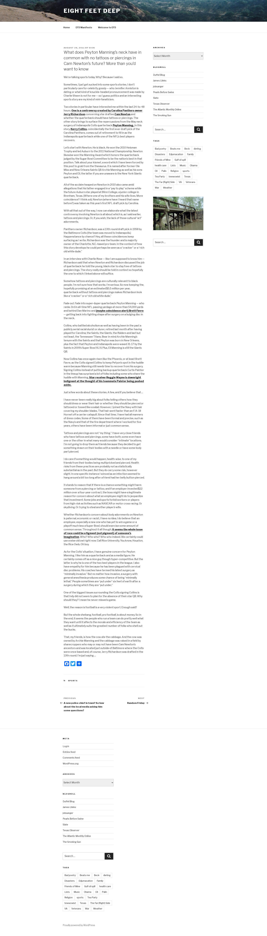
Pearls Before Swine (163, 92)
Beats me (175, 148)
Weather (167, 187)
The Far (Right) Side (165, 182)
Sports (73, 681)
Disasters (160, 154)
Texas (187, 176)
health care (160, 165)
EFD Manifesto (84, 27)
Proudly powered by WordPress (79, 925)
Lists (173, 165)
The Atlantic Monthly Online (167, 109)
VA (180, 182)
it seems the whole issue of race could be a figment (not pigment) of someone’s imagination (103, 533)
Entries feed (69, 752)
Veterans (190, 182)
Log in (66, 746)
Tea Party (160, 176)
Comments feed (71, 757)
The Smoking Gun (162, 115)
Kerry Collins (79, 129)
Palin (163, 171)
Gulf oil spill (180, 159)
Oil (156, 171)
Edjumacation (176, 154)
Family (190, 154)
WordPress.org (70, 763)
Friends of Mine (163, 159)
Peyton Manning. (123, 125)
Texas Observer (161, 103)
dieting (197, 148)
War (157, 187)
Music (183, 165)
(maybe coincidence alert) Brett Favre (120, 310)
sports (186, 171)
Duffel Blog (159, 75)
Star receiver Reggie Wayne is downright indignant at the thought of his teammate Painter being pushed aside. (104, 381)
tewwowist (174, 176)
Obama (193, 165)
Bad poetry (160, 148)
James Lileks (159, 80)
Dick (92, 48)
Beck (187, 148)
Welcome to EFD (107, 27)
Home (66, 27)
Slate (156, 98)
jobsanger (158, 86)
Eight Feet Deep (92, 10)
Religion (174, 171)
